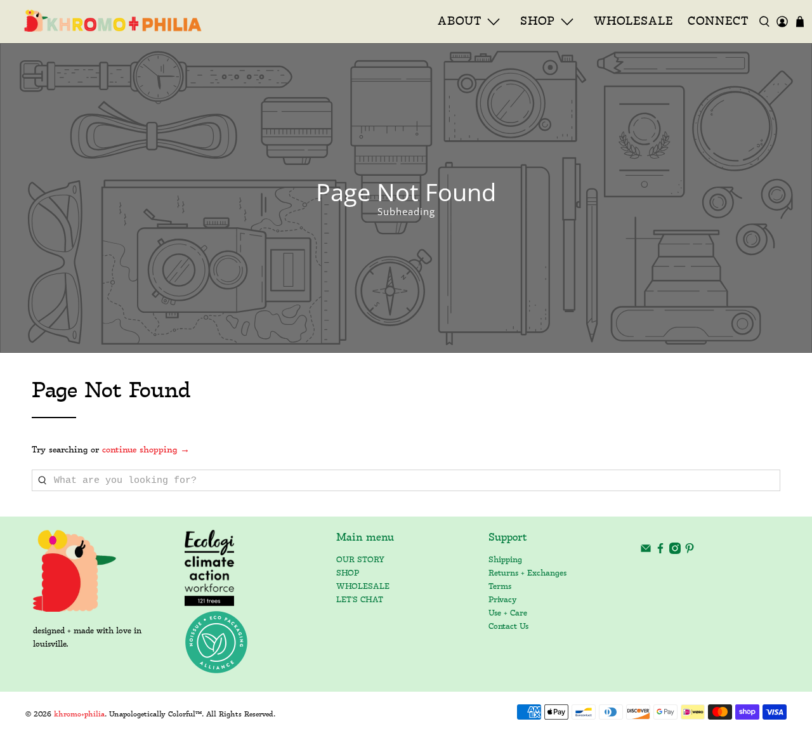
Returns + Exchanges (527, 573)
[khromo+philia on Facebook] (660, 552)
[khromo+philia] (108, 22)
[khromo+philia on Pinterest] (689, 552)
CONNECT (718, 21)
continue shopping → (146, 450)
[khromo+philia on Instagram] (675, 552)
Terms (499, 586)
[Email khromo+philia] (646, 552)
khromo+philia (79, 714)
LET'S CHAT (359, 600)
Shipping (505, 560)
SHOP (347, 573)
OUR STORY (360, 560)
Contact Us (508, 626)
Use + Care (507, 613)
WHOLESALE (633, 21)
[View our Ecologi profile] (210, 568)
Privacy (502, 600)
